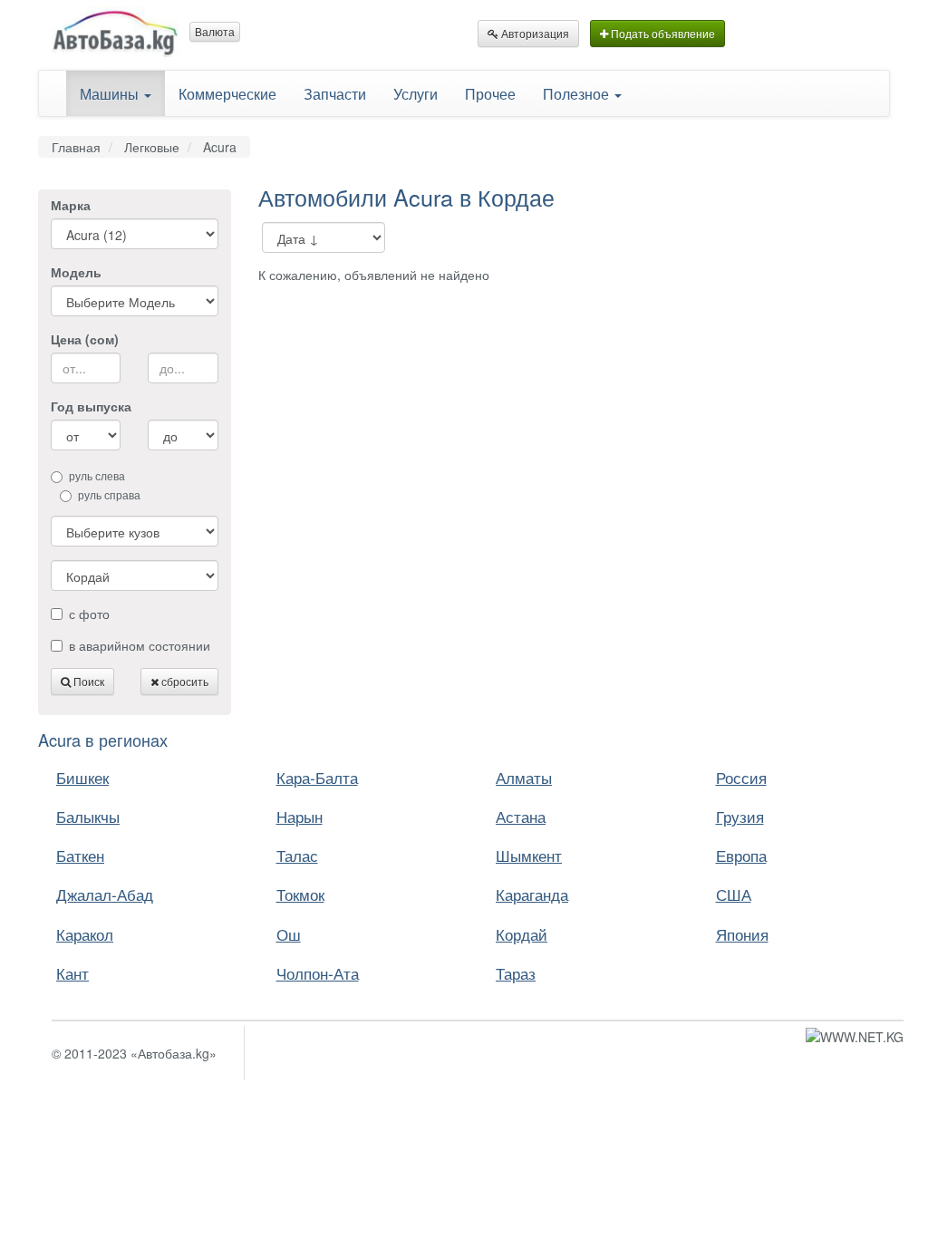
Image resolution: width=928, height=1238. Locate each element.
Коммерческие (227, 93)
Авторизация (533, 33)
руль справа (109, 494)
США (733, 894)
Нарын (299, 816)
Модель (76, 272)
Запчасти (335, 93)
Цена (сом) (85, 339)
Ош (288, 934)
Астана (521, 816)
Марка (71, 205)
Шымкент (529, 855)
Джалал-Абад (104, 894)
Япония (742, 934)
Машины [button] (111, 93)
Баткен (80, 855)
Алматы (524, 777)
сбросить (183, 681)
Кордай (521, 934)
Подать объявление (661, 33)
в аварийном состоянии (139, 645)
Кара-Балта (317, 777)
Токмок (300, 894)
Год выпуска (91, 406)
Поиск (87, 681)
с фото (89, 613)
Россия (741, 777)
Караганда (532, 894)
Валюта (215, 31)
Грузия (740, 816)
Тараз (516, 973)
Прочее (490, 93)
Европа (741, 855)
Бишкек (82, 777)
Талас (297, 855)
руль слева (97, 475)
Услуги (415, 93)
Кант (72, 973)
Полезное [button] (578, 93)
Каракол (84, 934)
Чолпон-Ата (317, 973)
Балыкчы (88, 816)
